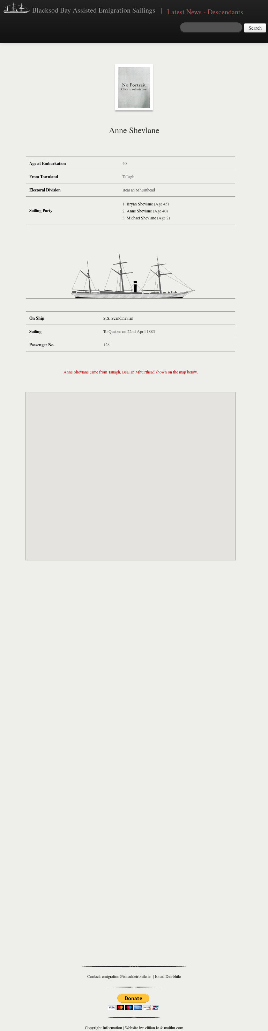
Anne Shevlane (139, 210)
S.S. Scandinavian (118, 318)
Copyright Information (103, 1027)
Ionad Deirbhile (168, 976)
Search (255, 27)
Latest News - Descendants (205, 11)
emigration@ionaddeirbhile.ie (126, 976)
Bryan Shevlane (140, 203)
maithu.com (173, 1027)
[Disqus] (130, 668)
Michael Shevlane (141, 217)
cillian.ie (152, 1027)
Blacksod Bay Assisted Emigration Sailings (92, 10)
